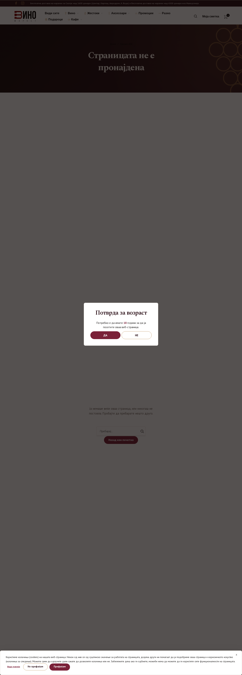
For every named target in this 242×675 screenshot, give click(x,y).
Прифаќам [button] (60, 666)
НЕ (136, 335)
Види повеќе (13, 666)
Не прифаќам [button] (35, 666)
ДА (105, 335)
